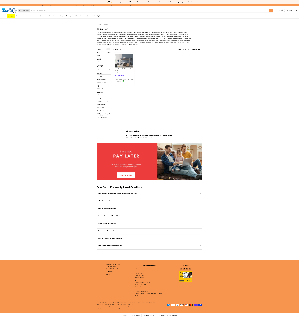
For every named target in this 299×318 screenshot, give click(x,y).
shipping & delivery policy (193, 227)
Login (290, 10)
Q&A (43, 5)
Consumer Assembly (100, 66)
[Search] (271, 10)
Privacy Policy (76, 5)
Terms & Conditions (67, 5)
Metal (100, 76)
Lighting (68, 16)
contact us (155, 204)
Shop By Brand (98, 16)
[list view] (201, 49)
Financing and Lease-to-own (53, 5)
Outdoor (43, 16)
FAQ (83, 5)
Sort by (115, 49)
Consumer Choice (85, 16)
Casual (101, 88)
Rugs (61, 16)
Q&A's (76, 16)
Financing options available (129, 44)
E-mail (108, 274)
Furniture (19, 16)
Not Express (102, 95)
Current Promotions (112, 16)
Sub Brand (100, 111)
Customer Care (26, 5)
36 (185, 49)
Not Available (102, 82)
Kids (35, 16)
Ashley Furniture (103, 62)
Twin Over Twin (103, 101)
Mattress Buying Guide (91, 5)
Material (99, 73)
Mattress (28, 16)
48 (188, 49)
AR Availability (101, 104)
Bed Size (99, 98)
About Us (4, 5)
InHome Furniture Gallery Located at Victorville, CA (112, 5)
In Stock (10, 16)
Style (98, 86)
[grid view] (199, 49)
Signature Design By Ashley (104, 114)
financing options (111, 234)
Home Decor (53, 16)
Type (98, 53)
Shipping (100, 92)
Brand (99, 59)
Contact (10, 5)
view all (108, 49)
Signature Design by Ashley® (104, 118)
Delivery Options (36, 5)
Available (101, 107)
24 (183, 49)
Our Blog (128, 5)
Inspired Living (17, 5)
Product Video (101, 79)
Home (4, 16)
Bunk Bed (102, 55)
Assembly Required (104, 70)
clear (109, 52)
